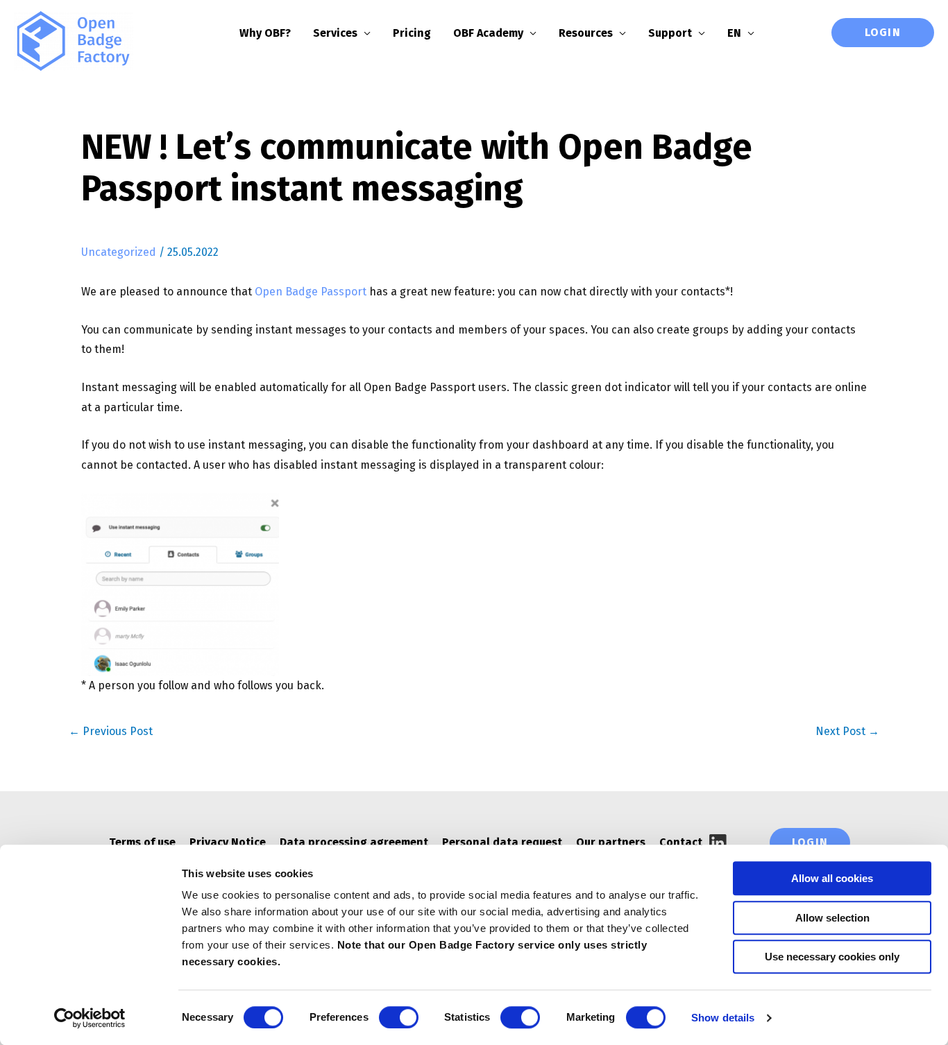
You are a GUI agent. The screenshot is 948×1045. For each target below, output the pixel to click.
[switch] (398, 1017)
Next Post (847, 731)
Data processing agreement (354, 842)
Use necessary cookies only (832, 956)
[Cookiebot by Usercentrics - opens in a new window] (90, 1018)
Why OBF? (265, 33)
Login (883, 32)
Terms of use (142, 842)
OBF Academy (488, 33)
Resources (586, 33)
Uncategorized (118, 252)
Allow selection (832, 918)
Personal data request (502, 842)
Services (335, 33)
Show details (722, 1018)
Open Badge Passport (310, 291)
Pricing (412, 33)
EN (734, 33)
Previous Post (111, 731)
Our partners (610, 842)
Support (670, 33)
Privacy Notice (227, 842)
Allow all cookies (832, 878)
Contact (680, 842)
